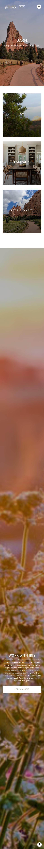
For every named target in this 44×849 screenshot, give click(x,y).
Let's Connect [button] (22, 689)
